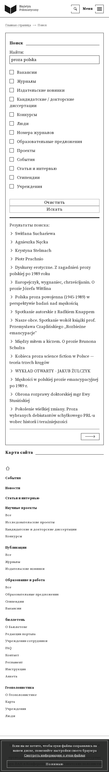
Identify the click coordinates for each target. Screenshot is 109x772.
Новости (12, 488)
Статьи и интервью (36, 168)
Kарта (10, 702)
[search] (75, 9)
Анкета (11, 676)
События (25, 159)
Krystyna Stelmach (33, 250)
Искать (54, 209)
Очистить (54, 202)
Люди (22, 123)
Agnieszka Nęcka (31, 242)
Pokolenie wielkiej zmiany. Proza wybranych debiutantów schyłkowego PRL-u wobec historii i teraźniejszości (52, 415)
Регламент (14, 662)
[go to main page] (22, 9)
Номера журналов (35, 132)
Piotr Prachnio (29, 259)
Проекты (25, 150)
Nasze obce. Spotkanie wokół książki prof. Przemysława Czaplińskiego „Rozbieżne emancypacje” (53, 327)
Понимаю (54, 764)
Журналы (26, 81)
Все (8, 515)
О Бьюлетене (16, 627)
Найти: (17, 52)
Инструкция (15, 669)
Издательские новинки (40, 90)
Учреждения (29, 186)
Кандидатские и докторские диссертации (40, 529)
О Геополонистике (21, 695)
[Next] (90, 436)
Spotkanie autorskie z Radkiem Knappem (54, 312)
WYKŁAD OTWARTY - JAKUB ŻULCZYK (52, 371)
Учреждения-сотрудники (26, 641)
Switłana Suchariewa (35, 233)
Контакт (12, 655)
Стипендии (28, 177)
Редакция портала (20, 634)
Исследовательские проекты (29, 522)
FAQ (8, 648)
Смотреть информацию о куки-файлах (54, 755)
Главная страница (18, 25)
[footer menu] (8, 468)
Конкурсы (26, 114)
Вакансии (26, 72)
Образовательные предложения (49, 141)
